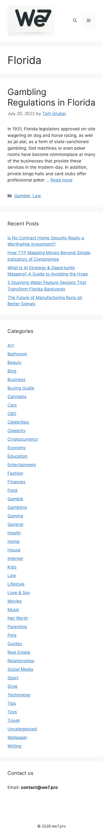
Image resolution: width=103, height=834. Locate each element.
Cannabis (17, 396)
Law (36, 195)
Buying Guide (21, 388)
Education (18, 456)
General (15, 524)
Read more (61, 179)
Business (17, 379)
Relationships (21, 660)
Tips (12, 703)
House (14, 549)
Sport (13, 677)
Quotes (15, 643)
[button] (75, 20)
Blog (12, 371)
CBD (12, 413)
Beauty (15, 362)
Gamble (22, 195)
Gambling (17, 507)
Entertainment (22, 464)
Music (13, 609)
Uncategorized (22, 728)
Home (14, 541)
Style (13, 686)
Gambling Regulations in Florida (52, 97)
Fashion (15, 473)
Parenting (17, 626)
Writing (14, 746)
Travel (14, 720)
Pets (12, 635)
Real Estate (19, 652)
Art (11, 345)
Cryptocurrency (23, 439)
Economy (17, 447)
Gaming (15, 515)
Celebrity (17, 430)
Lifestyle (16, 584)
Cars (12, 405)
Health (14, 532)
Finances (17, 481)
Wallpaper (17, 737)
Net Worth (18, 618)
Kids (12, 567)
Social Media (20, 669)
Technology (19, 694)
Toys (12, 711)
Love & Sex (19, 592)
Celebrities (18, 422)
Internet (15, 558)
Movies (15, 601)
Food (13, 490)
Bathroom (17, 353)
